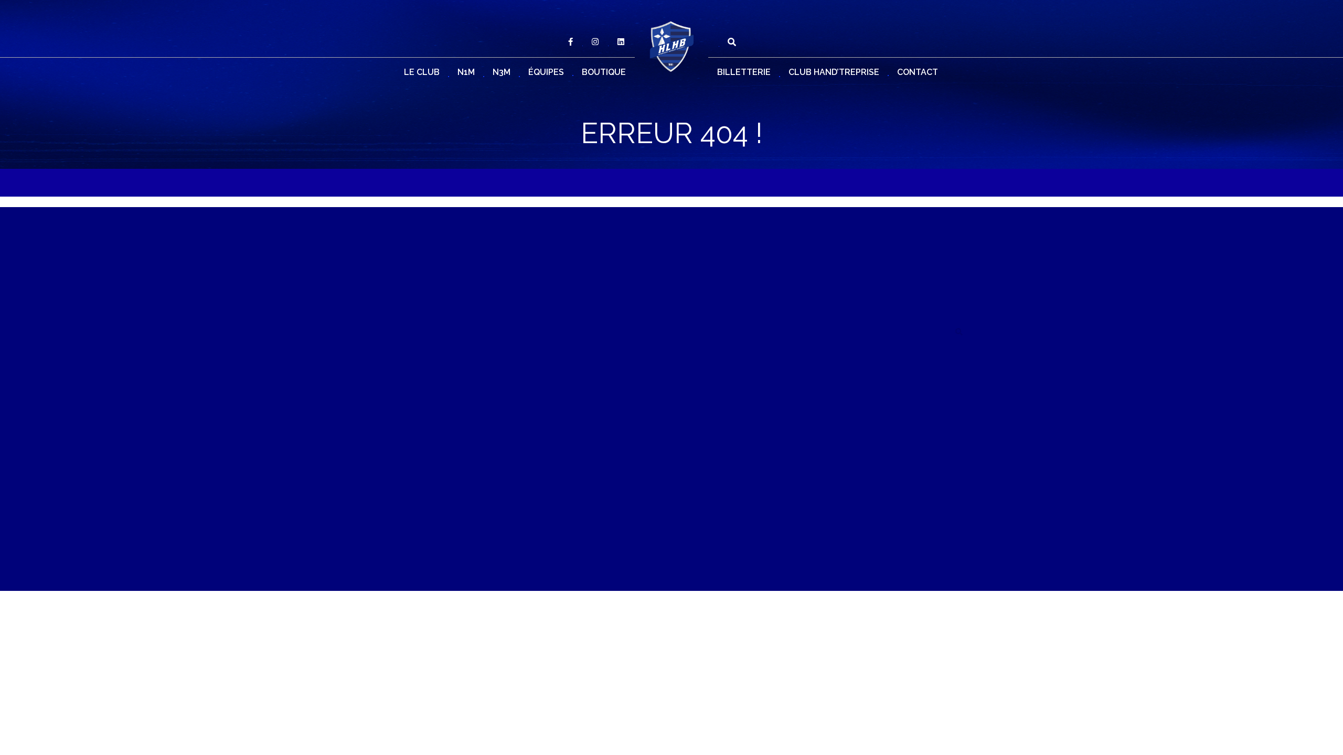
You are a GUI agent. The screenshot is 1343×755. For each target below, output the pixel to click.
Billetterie (744, 72)
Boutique (604, 72)
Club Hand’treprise (833, 72)
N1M (466, 72)
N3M (501, 72)
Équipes (546, 72)
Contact (917, 72)
